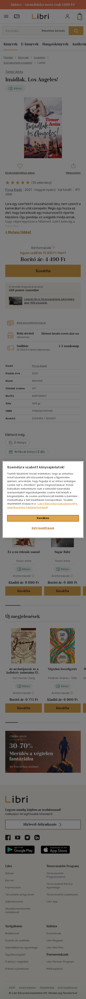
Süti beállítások (43, 528)
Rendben (43, 518)
